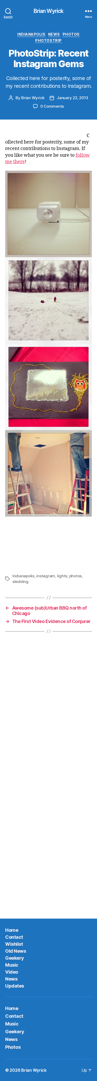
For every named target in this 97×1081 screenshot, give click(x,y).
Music (11, 965)
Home (11, 930)
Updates (14, 986)
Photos (71, 34)
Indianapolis (31, 34)
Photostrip (48, 40)
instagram (45, 575)
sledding (20, 581)
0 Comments (52, 106)
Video (11, 972)
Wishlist (14, 944)
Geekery (14, 958)
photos (75, 575)
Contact (14, 937)
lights (62, 575)
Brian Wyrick (49, 11)
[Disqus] (48, 709)
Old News (15, 951)
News (54, 34)
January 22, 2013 (72, 97)
